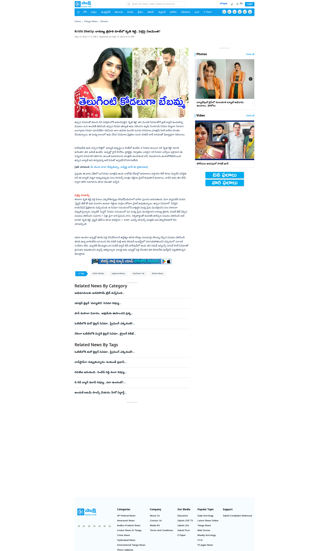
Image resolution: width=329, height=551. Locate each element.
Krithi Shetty (98, 273)
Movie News (157, 273)
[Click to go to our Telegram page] (105, 526)
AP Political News (126, 515)
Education (182, 515)
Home (78, 21)
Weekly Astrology (206, 535)
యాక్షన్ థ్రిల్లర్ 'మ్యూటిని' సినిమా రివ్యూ (127, 303)
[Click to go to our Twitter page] (234, 12)
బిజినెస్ (151, 12)
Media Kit (155, 525)
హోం (85, 12)
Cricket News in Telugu (129, 530)
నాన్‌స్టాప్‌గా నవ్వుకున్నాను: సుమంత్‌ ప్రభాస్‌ (128, 362)
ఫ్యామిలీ (162, 12)
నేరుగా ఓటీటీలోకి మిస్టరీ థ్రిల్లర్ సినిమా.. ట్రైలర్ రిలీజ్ (129, 334)
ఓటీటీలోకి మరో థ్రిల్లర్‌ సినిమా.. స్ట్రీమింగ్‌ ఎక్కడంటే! (130, 324)
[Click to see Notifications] (232, 4)
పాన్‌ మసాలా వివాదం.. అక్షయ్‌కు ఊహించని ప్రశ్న (130, 313)
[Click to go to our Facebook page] (224, 12)
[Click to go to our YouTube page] (245, 12)
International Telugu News (131, 545)
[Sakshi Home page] (83, 4)
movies (104, 21)
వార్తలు (94, 12)
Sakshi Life (183, 525)
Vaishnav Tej (138, 273)
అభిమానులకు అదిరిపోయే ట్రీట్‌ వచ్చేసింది (130, 293)
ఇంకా (197, 12)
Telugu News (204, 525)
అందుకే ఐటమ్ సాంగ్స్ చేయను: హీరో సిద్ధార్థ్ (130, 393)
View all (250, 54)
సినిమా (130, 12)
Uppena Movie (118, 273)
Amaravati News (126, 520)
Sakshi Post (183, 530)
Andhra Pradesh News (128, 525)
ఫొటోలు (173, 12)
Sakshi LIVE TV (185, 520)
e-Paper (208, 12)
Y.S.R (199, 540)
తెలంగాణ (119, 12)
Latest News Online (207, 520)
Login (250, 4)
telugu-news (90, 21)
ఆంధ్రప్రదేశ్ (105, 12)
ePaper (223, 3)
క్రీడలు (140, 12)
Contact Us (156, 520)
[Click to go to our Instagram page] (240, 12)
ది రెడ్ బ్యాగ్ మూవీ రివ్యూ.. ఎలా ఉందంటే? (131, 383)
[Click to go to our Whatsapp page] (229, 12)
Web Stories (203, 530)
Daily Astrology (205, 515)
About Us (155, 515)
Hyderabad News (126, 540)
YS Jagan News (205, 545)
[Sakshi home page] (86, 512)
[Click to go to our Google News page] (250, 12)
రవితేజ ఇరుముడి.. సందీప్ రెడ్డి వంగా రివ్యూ (132, 372)
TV (240, 3)
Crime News (123, 535)
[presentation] (199, 79)
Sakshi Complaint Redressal (237, 515)
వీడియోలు (185, 12)
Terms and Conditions (161, 530)
